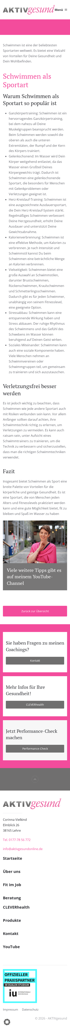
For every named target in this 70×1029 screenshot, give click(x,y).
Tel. (17, 840)
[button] (61, 9)
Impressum (10, 1009)
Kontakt (35, 660)
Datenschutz (30, 1009)
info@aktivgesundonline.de (23, 849)
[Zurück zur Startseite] (29, 9)
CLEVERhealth (35, 704)
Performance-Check (35, 748)
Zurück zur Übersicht (35, 611)
